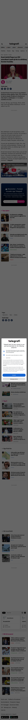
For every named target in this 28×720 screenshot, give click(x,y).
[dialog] (14, 360)
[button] (14, 358)
